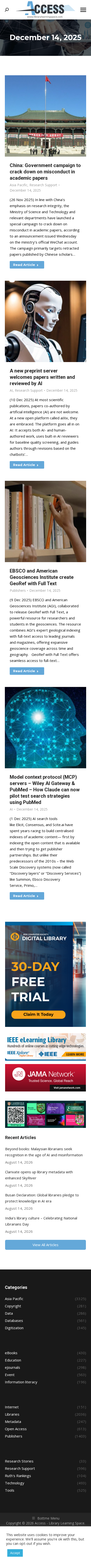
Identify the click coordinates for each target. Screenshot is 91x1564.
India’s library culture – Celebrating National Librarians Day (41, 1221)
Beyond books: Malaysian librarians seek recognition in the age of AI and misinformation (44, 1151)
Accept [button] (15, 1553)
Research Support (43, 185)
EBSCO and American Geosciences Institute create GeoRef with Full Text (42, 577)
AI (11, 390)
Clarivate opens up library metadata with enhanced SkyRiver (39, 1174)
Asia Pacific (18, 185)
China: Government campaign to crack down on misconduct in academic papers (45, 171)
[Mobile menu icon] (83, 10)
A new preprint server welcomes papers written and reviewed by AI (42, 377)
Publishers (18, 590)
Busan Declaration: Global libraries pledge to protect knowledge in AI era (42, 1197)
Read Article (24, 265)
